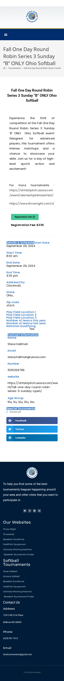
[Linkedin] (34, 510)
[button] (5, 34)
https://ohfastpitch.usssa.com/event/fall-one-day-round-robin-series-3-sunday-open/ (33, 387)
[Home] (4, 68)
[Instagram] (39, 510)
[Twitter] (25, 510)
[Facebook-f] (29, 510)
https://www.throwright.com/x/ (32, 203)
